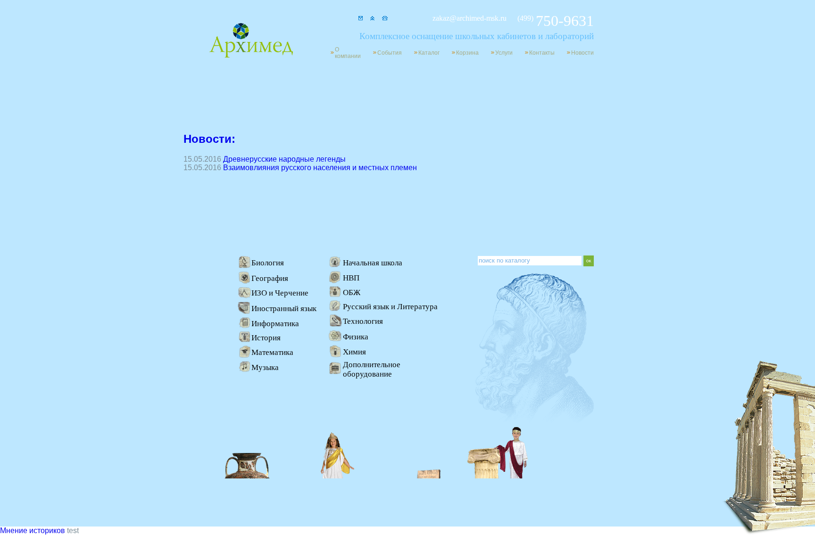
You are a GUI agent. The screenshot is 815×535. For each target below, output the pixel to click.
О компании (348, 52)
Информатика (275, 323)
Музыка (265, 367)
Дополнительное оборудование (371, 369)
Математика (272, 352)
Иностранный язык (283, 308)
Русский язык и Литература (390, 306)
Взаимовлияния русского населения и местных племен (320, 168)
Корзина (467, 52)
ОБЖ (351, 292)
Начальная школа (372, 262)
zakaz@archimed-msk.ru (469, 18)
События (389, 52)
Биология (267, 262)
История (266, 337)
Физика (355, 336)
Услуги (504, 52)
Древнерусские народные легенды (284, 159)
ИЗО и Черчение (279, 292)
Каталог (429, 52)
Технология (363, 321)
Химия (354, 351)
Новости (582, 52)
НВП (351, 277)
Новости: (209, 138)
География (269, 278)
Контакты (542, 52)
